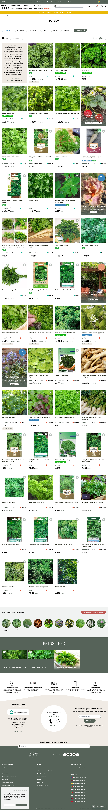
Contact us (74, 771)
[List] (103, 38)
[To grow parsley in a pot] (41, 654)
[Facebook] (68, 754)
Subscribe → (89, 721)
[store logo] (5, 7)
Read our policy (7, 799)
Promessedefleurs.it (78, 786)
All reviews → (54, 726)
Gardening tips (27, 6)
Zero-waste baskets (42, 785)
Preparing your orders (43, 768)
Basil (48, 629)
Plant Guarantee (41, 774)
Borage (59, 629)
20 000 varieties (5, 1)
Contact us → (18, 731)
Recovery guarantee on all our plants (48, 1)
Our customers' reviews (8, 785)
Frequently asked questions (79, 768)
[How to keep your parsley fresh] (67, 660)
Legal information (39, 808)
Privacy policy (63, 808)
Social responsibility (7, 783)
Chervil (80, 629)
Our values (5, 780)
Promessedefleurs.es (79, 783)
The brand (5, 768)
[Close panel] (28, 788)
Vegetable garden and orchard (9, 15)
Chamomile (69, 629)
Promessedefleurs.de (79, 781)
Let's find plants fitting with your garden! (94, 612)
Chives (101, 629)
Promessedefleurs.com (79, 778)
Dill (27, 629)
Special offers (47, 8)
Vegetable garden (27, 8)
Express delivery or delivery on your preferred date (24, 1)
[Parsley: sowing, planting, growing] (14, 654)
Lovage (16, 629)
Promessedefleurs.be (79, 798)
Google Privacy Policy (94, 725)
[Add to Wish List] (50, 45)
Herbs (31, 15)
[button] (88, 6)
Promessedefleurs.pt (79, 792)
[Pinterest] (71, 754)
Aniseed (38, 629)
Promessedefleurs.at (79, 789)
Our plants (5, 774)
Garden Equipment (38, 8)
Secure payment (41, 777)
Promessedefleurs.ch (79, 801)
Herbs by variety (37, 15)
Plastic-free (40, 783)
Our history (5, 771)
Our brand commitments (9, 777)
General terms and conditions (52, 808)
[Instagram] (64, 754)
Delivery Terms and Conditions (45, 771)
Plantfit (39, 780)
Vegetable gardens (23, 15)
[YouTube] (74, 754)
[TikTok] (77, 754)
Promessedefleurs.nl (79, 795)
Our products (15, 6)
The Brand (37, 6)
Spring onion (91, 629)
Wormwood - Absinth (6, 629)
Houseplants (19, 8)
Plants (12, 8)
